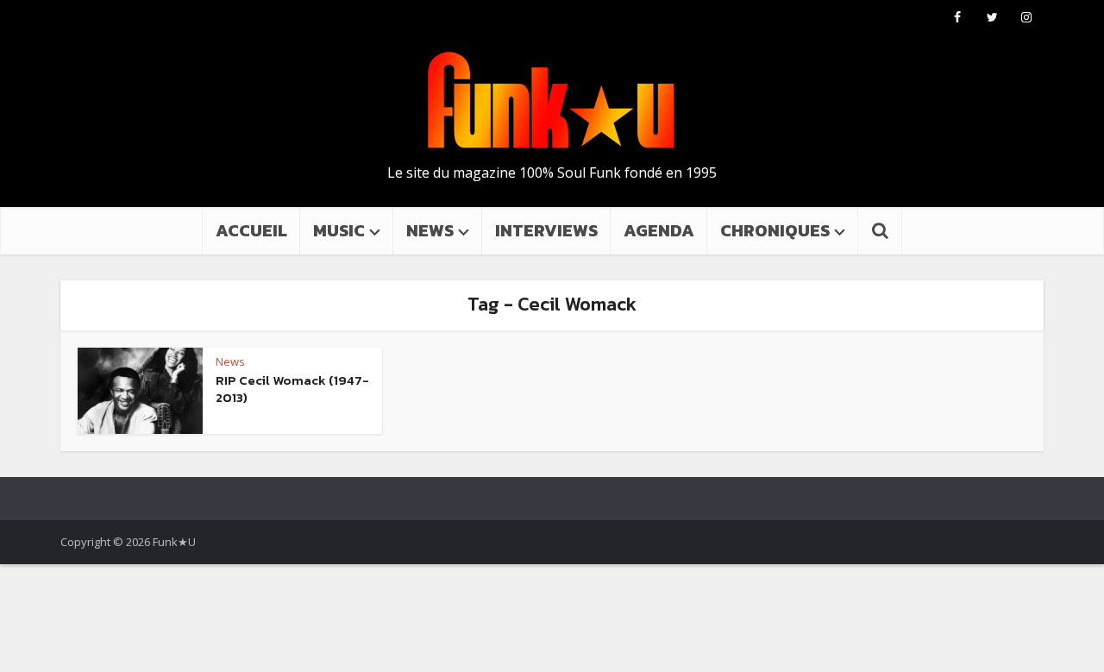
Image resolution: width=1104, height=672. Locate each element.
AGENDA (659, 230)
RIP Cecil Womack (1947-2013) (292, 388)
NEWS (430, 230)
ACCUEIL (251, 230)
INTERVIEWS (546, 230)
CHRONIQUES (775, 230)
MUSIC (339, 230)
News (230, 361)
